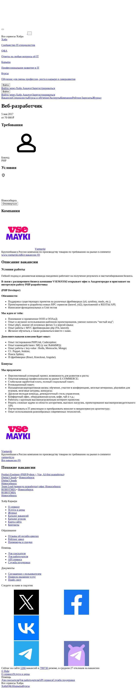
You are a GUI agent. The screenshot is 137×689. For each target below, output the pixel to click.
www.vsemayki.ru (11, 254)
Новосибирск (26, 477)
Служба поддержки (19, 562)
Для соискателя (17, 553)
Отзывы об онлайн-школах (23, 536)
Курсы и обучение (38, 97)
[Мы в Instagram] (76, 639)
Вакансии (7, 97)
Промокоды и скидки (20, 542)
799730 (44, 668)
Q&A (10, 686)
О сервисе (14, 506)
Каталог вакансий (18, 515)
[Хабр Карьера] (14, 33)
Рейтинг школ (16, 539)
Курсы (26, 686)
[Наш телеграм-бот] (76, 665)
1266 (23, 668)
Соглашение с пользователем (24, 573)
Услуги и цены (16, 509)
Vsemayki (40, 248)
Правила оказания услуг (22, 576)
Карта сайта (15, 521)
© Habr (5, 671)
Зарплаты (87, 97)
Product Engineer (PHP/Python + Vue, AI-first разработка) (32, 474)
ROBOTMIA (8, 489)
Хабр (4, 686)
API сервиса (15, 559)
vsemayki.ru (7, 457)
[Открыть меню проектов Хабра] (2, 29)
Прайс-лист (14, 579)
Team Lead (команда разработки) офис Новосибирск (31, 486)
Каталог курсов (17, 518)
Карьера (17, 686)
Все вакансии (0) (30, 254)
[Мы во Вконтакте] (26, 639)
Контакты (13, 524)
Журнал (97, 97)
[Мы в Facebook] (76, 613)
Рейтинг (77, 97)
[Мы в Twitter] (26, 613)
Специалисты (20, 97)
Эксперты (54, 97)
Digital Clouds (9, 477)
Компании (66, 97)
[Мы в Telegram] (26, 665)
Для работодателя (18, 556)
